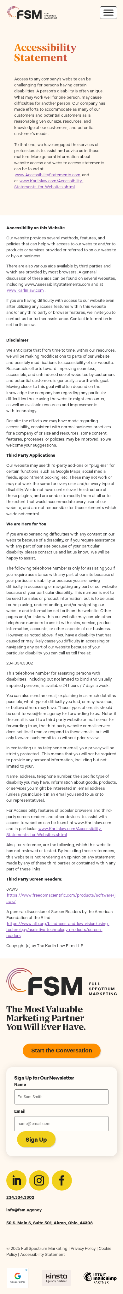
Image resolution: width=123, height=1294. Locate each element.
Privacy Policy (83, 1248)
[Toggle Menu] (108, 12)
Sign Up (36, 1139)
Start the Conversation (61, 1050)
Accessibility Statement (42, 1254)
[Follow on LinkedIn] (16, 1180)
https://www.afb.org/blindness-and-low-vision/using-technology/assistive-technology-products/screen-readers (57, 929)
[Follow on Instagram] (39, 1180)
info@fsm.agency (24, 1210)
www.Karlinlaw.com (25, 290)
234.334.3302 (20, 1197)
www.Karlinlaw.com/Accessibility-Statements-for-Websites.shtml (48, 184)
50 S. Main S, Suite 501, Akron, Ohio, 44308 (49, 1223)
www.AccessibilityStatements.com (47, 175)
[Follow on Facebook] (62, 1180)
